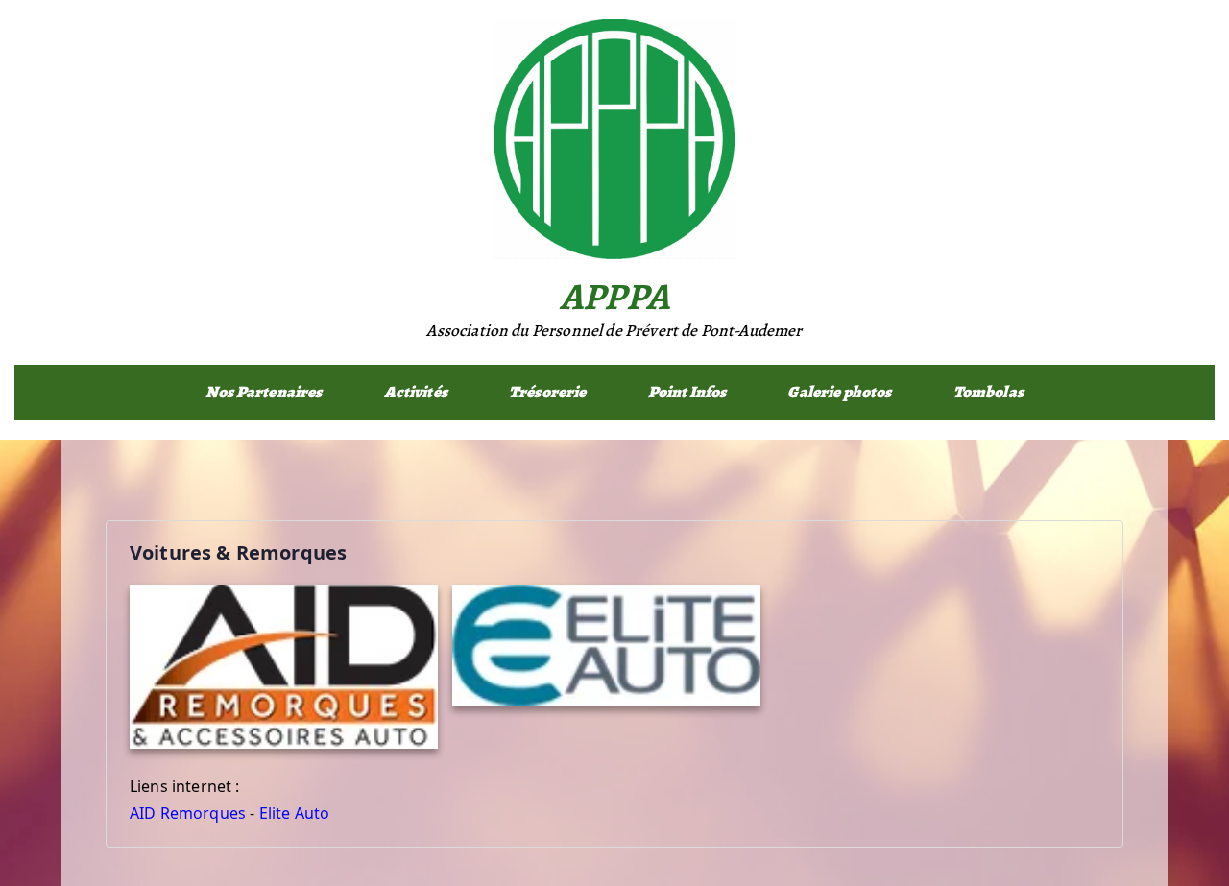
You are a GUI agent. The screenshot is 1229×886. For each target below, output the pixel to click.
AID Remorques (188, 813)
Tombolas (988, 392)
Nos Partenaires (263, 392)
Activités (415, 392)
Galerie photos (839, 392)
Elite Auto (294, 813)
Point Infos (687, 392)
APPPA (614, 296)
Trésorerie (548, 392)
